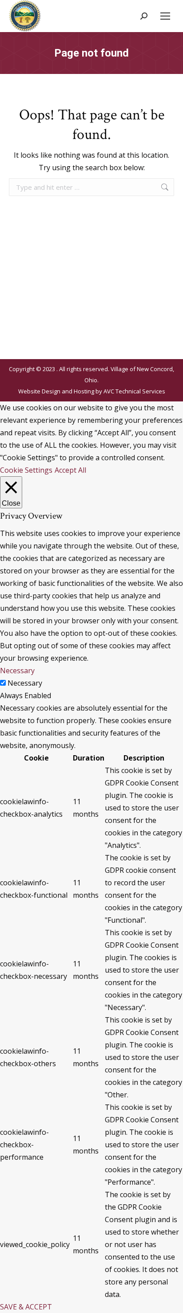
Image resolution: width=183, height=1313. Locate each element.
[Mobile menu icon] (165, 16)
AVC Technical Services (134, 391)
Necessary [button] (17, 670)
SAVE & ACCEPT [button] (26, 1307)
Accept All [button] (70, 470)
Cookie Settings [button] (26, 470)
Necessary (25, 683)
